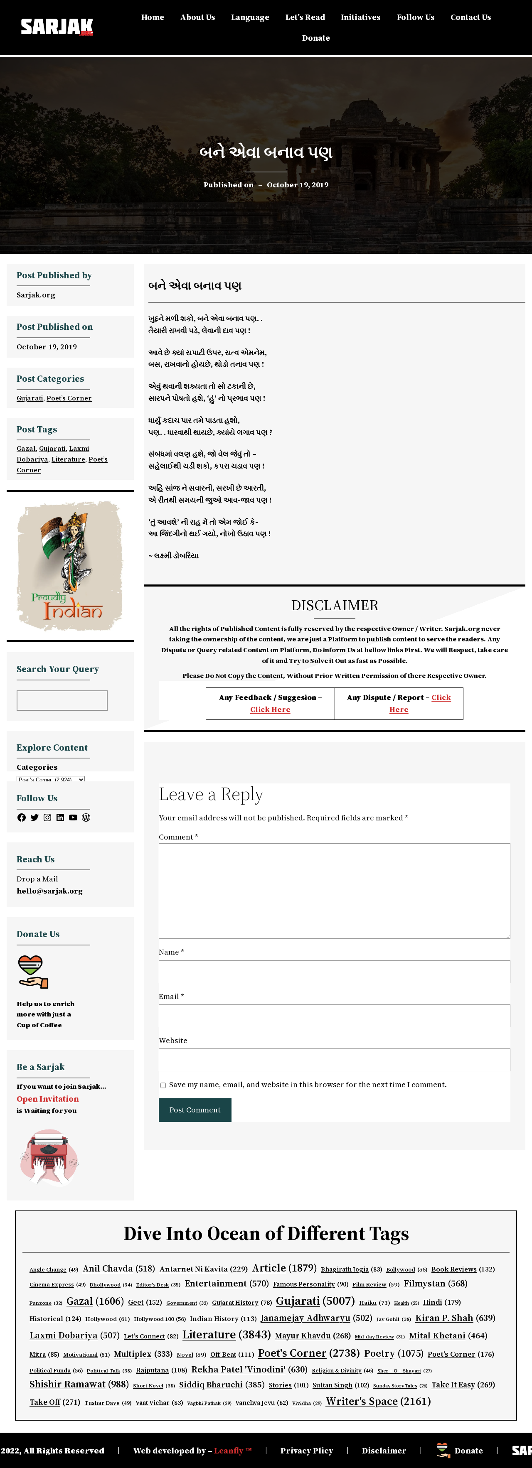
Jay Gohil (394, 1319)
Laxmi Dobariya (75, 1335)
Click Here (270, 709)
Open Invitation (48, 1099)
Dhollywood (111, 1284)
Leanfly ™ (233, 1450)
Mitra (44, 1354)
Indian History (223, 1318)
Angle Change (54, 1269)
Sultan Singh (341, 1385)
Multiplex (143, 1354)
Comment (178, 837)
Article (284, 1267)
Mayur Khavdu (313, 1335)
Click (441, 697)
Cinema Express (58, 1284)
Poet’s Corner (69, 398)
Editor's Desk (158, 1284)
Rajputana (161, 1370)
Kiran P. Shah (455, 1317)
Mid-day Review (380, 1336)
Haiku (374, 1303)
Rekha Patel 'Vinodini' (249, 1369)
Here (399, 709)
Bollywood (407, 1270)
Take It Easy (463, 1384)
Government (187, 1303)
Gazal (26, 448)
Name (171, 952)
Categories (37, 767)
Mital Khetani (448, 1335)
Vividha (307, 1403)
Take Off (55, 1402)
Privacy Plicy (307, 1450)
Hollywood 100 (160, 1319)
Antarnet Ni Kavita (203, 1269)
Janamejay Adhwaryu (317, 1318)
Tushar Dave (108, 1403)
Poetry (394, 1353)
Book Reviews (463, 1269)
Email (171, 996)
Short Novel (154, 1385)
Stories (289, 1385)
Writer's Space (378, 1401)
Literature (68, 459)
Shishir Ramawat (79, 1384)
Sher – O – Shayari (404, 1371)
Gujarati (30, 398)
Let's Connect (151, 1336)
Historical (55, 1318)
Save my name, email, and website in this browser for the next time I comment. (308, 1084)
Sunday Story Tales (400, 1386)
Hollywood (107, 1319)
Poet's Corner (309, 1352)
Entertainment (227, 1283)
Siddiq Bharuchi (222, 1384)
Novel (192, 1355)
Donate (469, 1450)
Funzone (46, 1303)
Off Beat (232, 1354)
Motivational (86, 1354)
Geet (145, 1302)
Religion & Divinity (343, 1370)
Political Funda (56, 1371)
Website (173, 1040)
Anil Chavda (118, 1268)
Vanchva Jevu (261, 1403)
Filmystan (436, 1283)
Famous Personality (311, 1284)
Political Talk (109, 1370)
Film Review (376, 1285)
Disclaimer (384, 1450)
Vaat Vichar (159, 1403)
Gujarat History (242, 1303)
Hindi (442, 1302)
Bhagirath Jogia (351, 1269)
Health (406, 1303)
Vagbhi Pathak (209, 1403)
